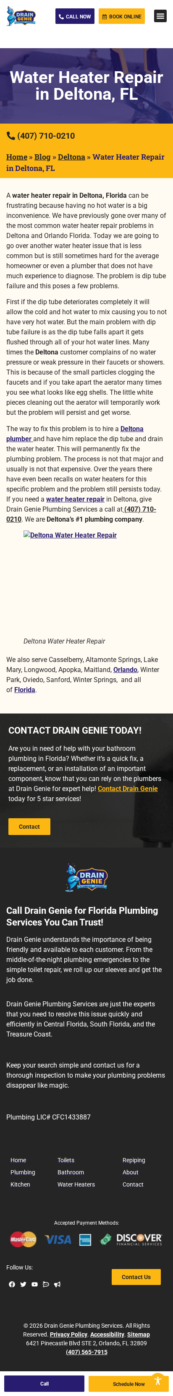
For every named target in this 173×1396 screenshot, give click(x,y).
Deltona (71, 157)
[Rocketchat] (46, 1284)
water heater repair (75, 499)
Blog (42, 157)
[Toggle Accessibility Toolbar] (158, 1381)
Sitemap (138, 1334)
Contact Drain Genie (128, 789)
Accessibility (107, 1334)
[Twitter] (23, 1284)
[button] (160, 16)
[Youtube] (34, 1284)
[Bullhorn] (57, 1284)
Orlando (125, 670)
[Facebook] (12, 1284)
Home (16, 157)
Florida (24, 690)
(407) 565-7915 (86, 1352)
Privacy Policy (68, 1334)
